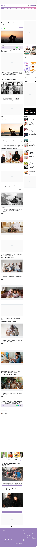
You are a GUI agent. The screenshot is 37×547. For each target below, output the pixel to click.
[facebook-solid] (18, 47)
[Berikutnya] (23, 448)
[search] (28, 5)
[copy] (22, 47)
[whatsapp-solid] (17, 47)
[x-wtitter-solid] (20, 47)
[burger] (35, 5)
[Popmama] (3, 5)
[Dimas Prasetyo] (2, 413)
